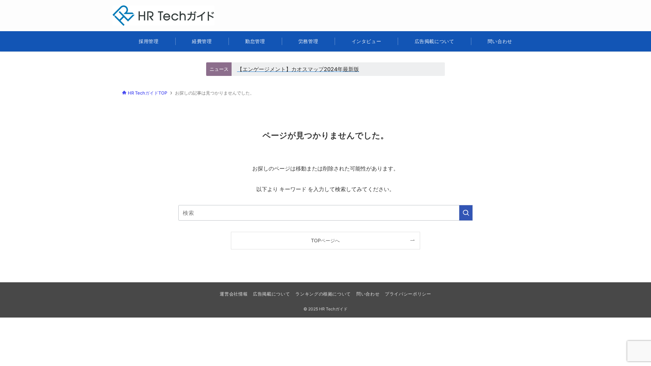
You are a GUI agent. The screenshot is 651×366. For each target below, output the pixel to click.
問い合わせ (367, 294)
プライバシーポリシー (408, 294)
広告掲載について (271, 294)
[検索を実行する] (466, 213)
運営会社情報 (234, 294)
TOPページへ (325, 240)
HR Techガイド (142, 9)
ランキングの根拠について (323, 294)
